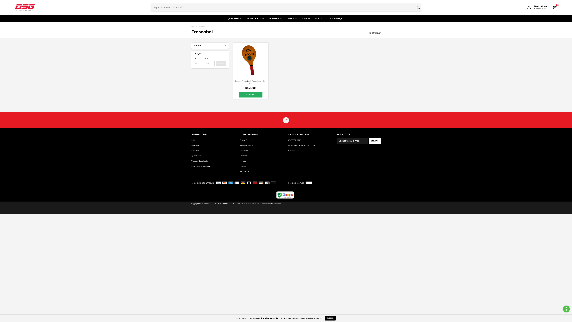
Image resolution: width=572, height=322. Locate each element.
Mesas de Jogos (255, 18)
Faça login (542, 6)
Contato (320, 18)
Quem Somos (234, 18)
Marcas (306, 18)
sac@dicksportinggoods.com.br (301, 145)
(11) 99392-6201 (294, 140)
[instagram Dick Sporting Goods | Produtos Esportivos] (286, 120)
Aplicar (221, 63)
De (195, 58)
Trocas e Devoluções (199, 161)
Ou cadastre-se (539, 8)
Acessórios (275, 18)
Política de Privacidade (201, 166)
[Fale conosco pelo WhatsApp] (566, 309)
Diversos (292, 18)
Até (206, 58)
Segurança (336, 18)
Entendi (330, 318)
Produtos (195, 145)
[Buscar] (418, 7)
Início (193, 27)
